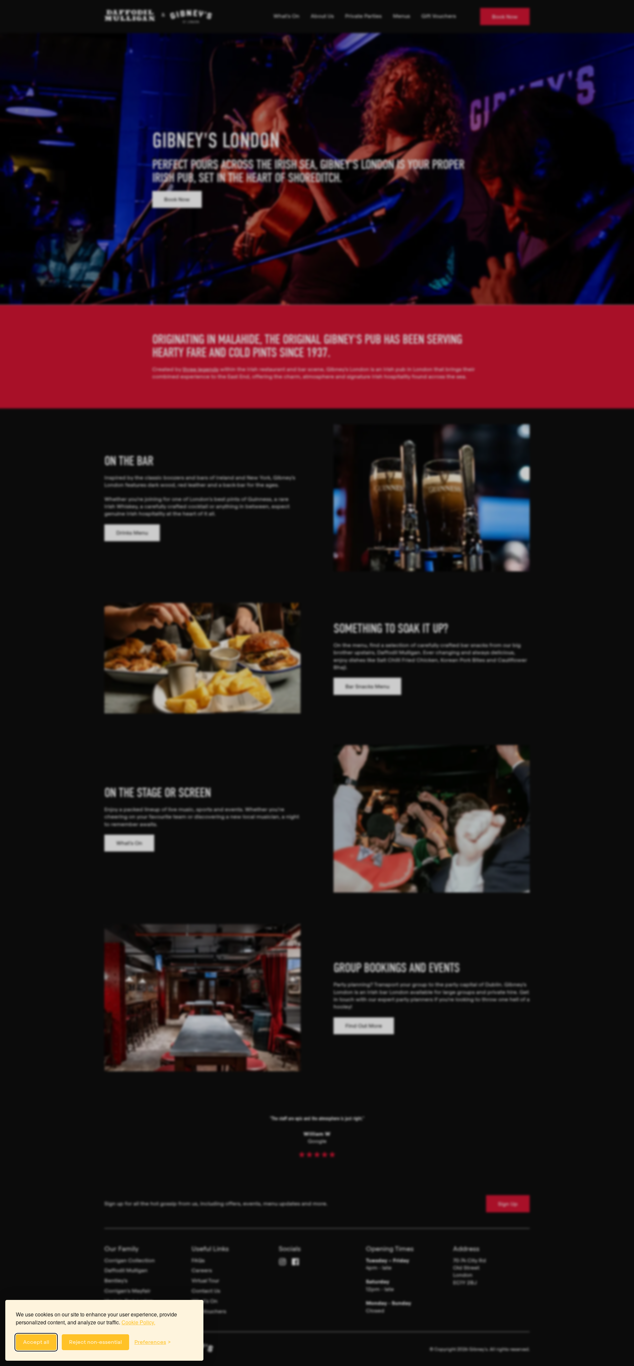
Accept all (36, 1342)
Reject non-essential (95, 1342)
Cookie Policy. (138, 1322)
